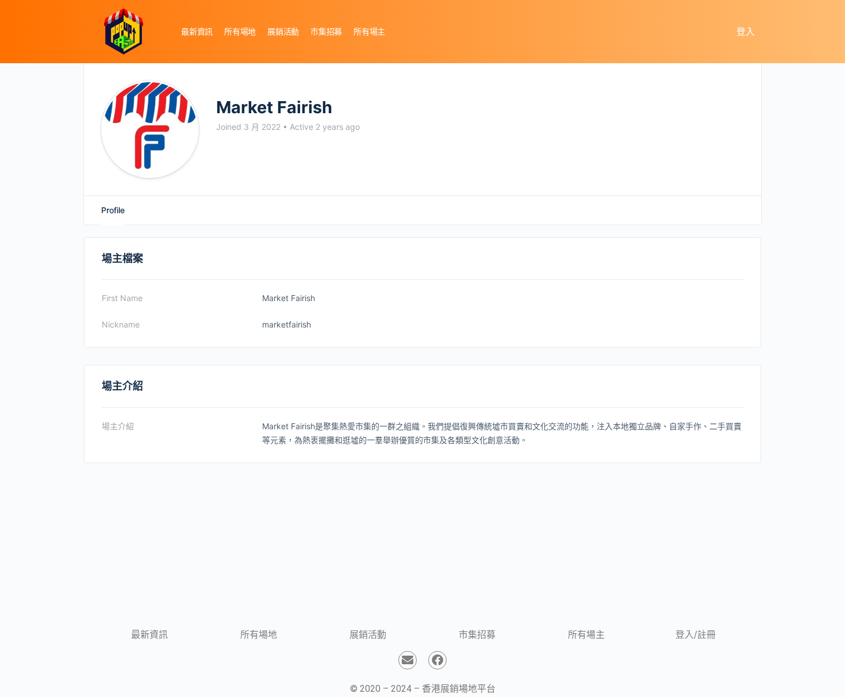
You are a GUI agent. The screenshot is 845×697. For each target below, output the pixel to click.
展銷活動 (367, 634)
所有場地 (258, 634)
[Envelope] (407, 660)
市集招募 (477, 634)
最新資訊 (149, 634)
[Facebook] (437, 660)
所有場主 (586, 634)
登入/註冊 (695, 634)
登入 (745, 31)
